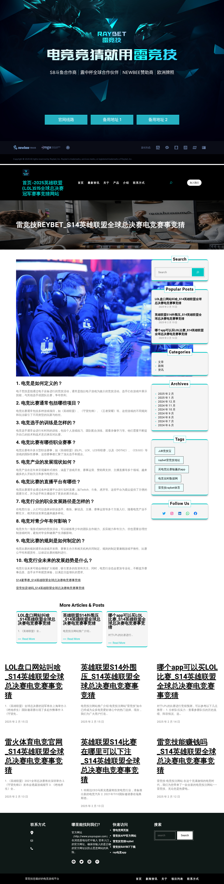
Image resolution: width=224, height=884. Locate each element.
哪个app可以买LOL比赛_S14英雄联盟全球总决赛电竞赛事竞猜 (179, 332)
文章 (161, 362)
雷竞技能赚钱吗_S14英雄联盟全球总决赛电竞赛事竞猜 (186, 756)
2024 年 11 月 (166, 405)
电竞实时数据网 (168, 478)
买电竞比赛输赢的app (171, 469)
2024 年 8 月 (166, 417)
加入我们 (194, 182)
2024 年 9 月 (166, 413)
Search (185, 835)
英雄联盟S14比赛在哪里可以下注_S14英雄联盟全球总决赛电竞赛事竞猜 (110, 761)
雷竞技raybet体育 (169, 487)
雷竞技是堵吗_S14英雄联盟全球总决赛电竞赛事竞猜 (50, 588)
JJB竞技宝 (164, 451)
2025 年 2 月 (166, 393)
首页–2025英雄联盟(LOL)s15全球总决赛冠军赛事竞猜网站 (43, 188)
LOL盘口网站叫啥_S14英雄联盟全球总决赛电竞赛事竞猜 (178, 301)
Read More (29, 639)
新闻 (161, 365)
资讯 (161, 369)
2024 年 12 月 (166, 401)
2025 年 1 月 (166, 397)
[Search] (198, 272)
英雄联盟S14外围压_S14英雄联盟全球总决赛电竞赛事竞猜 (178, 316)
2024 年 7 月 (166, 421)
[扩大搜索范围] (171, 182)
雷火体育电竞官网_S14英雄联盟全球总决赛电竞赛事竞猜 (34, 756)
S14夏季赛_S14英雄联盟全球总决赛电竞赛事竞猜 (48, 580)
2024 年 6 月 (166, 425)
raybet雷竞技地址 (169, 460)
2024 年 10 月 (166, 409)
